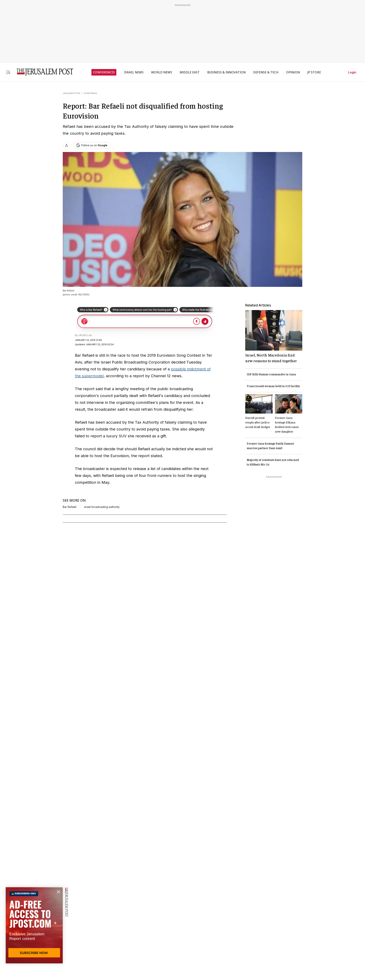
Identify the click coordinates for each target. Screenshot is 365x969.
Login (352, 72)
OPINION (293, 72)
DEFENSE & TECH (266, 72)
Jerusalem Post (71, 93)
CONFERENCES (104, 72)
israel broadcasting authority (102, 506)
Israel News (90, 93)
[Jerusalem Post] (42, 72)
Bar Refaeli (69, 506)
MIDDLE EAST (190, 72)
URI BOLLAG (85, 335)
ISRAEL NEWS (134, 72)
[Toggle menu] (8, 72)
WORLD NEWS (161, 72)
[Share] (66, 145)
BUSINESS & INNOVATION (226, 72)
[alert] (34, 925)
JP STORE (314, 72)
